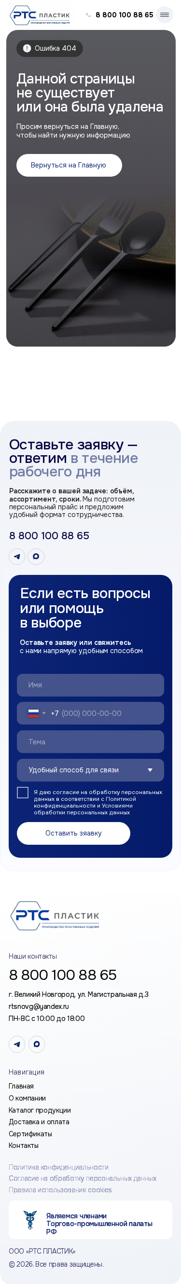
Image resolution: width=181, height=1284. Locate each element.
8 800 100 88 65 (124, 15)
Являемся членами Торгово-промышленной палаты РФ (99, 1224)
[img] (58, 915)
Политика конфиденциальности (59, 1167)
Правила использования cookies (60, 1189)
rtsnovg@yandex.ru (39, 1006)
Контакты (24, 1145)
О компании (27, 1098)
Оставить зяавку (73, 833)
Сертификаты (30, 1134)
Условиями (117, 805)
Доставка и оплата (39, 1121)
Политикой (121, 799)
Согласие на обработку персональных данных (82, 1178)
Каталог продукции (40, 1110)
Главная (21, 1086)
